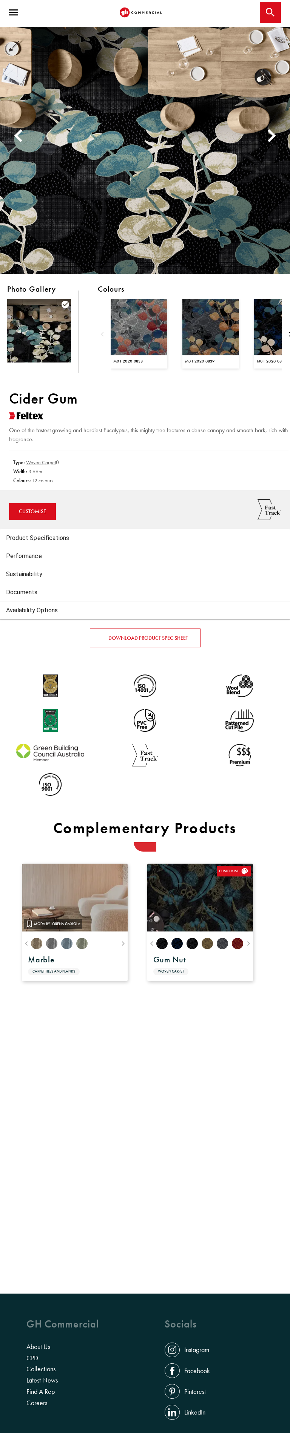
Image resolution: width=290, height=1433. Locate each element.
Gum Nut (169, 959)
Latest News (42, 1380)
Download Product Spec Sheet (148, 638)
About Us (38, 1347)
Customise (32, 511)
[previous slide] (17, 135)
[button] (145, 538)
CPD (32, 1358)
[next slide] (272, 135)
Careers (36, 1403)
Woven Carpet (41, 462)
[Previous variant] (102, 335)
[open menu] (13, 12)
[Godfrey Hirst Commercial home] (141, 12)
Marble (41, 959)
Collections (41, 1369)
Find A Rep (40, 1391)
